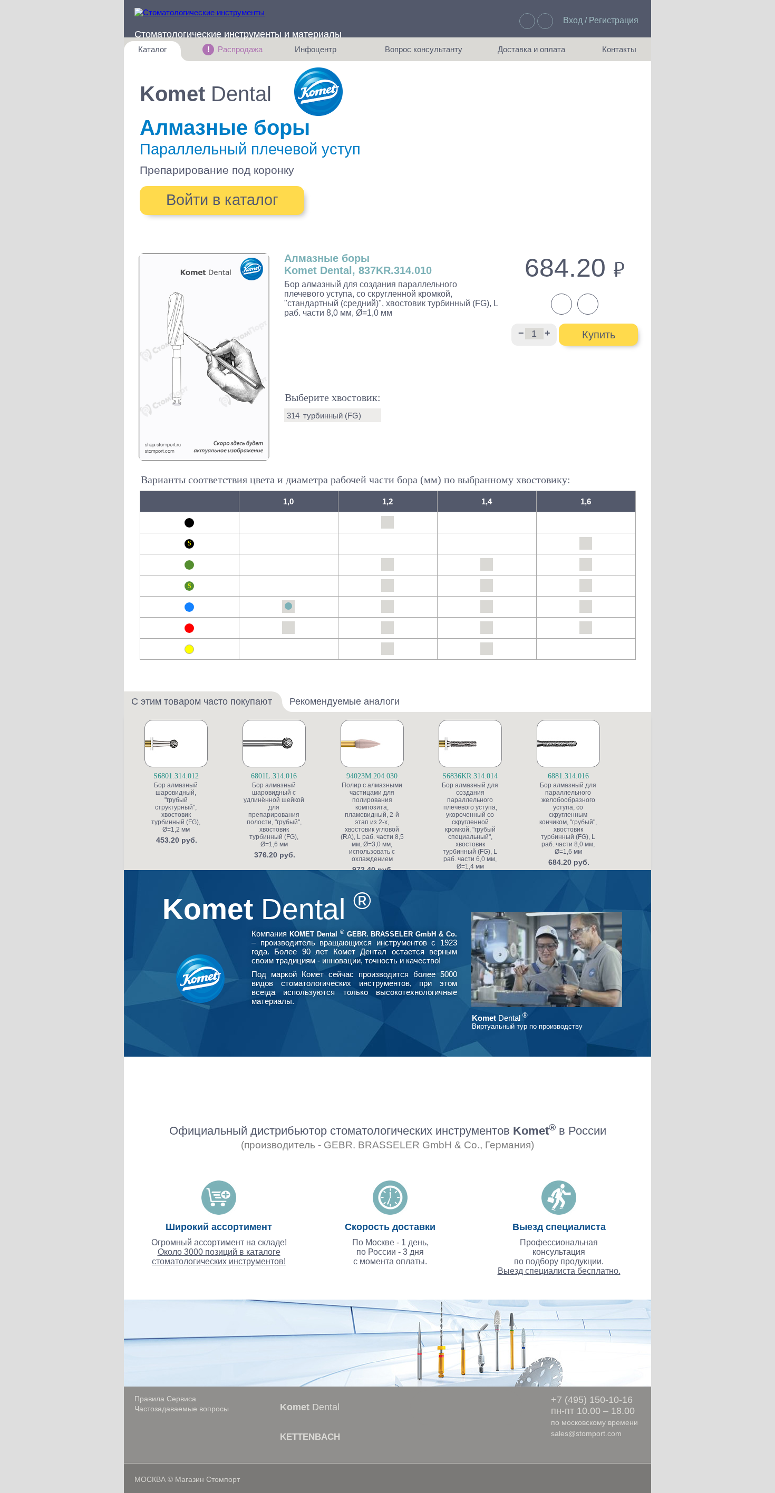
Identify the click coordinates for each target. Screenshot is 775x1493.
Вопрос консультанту (423, 53)
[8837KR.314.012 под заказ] (387, 627)
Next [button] (639, 804)
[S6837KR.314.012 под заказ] (387, 585)
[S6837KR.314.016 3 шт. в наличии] (585, 585)
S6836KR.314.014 (470, 776)
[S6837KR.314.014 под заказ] (486, 585)
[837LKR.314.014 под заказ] (486, 606)
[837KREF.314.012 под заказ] (387, 648)
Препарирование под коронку (217, 170)
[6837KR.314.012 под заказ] (387, 564)
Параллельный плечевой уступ (250, 149)
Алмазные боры (225, 127)
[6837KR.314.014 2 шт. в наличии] (486, 564)
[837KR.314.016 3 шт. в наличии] (585, 606)
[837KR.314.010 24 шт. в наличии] (288, 606)
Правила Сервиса (165, 1398)
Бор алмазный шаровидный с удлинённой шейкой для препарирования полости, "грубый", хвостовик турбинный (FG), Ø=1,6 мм (274, 815)
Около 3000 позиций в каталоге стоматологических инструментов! (219, 1256)
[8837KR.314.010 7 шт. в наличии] (288, 627)
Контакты (613, 53)
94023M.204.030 (372, 776)
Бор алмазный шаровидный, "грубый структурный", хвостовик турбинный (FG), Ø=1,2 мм (175, 807)
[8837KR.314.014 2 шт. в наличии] (486, 627)
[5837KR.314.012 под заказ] (387, 522)
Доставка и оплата (531, 53)
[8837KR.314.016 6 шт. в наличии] (585, 627)
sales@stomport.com (586, 1433)
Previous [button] (136, 804)
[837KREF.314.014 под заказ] (486, 648)
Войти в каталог (222, 199)
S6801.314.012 (176, 776)
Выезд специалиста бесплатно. (559, 1270)
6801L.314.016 (274, 776)
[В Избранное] (218, 745)
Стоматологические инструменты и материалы (238, 34)
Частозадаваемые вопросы (181, 1408)
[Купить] (218, 762)
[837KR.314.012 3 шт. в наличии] (387, 606)
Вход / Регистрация (600, 20)
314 (293, 415)
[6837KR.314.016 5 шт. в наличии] (585, 564)
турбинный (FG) (332, 415)
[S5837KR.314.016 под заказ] (585, 543)
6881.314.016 (568, 776)
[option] (192, 782)
